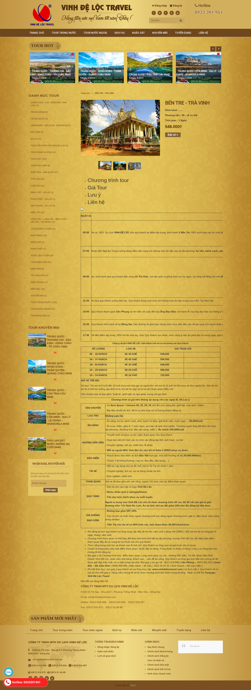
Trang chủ (85, 93)
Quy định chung (155, 647)
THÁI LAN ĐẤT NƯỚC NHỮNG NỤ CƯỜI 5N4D (58, 444)
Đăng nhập (161, 5)
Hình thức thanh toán (159, 673)
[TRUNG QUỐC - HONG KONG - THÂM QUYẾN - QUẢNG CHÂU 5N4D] (37, 366)
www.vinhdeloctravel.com (167, 569)
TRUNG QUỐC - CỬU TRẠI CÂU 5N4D (149, 74)
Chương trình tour (108, 180)
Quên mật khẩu (105, 651)
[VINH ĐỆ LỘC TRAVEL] (42, 15)
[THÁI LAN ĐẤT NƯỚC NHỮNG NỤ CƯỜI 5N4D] (37, 444)
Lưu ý (94, 195)
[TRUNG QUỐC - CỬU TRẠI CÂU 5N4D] (37, 393)
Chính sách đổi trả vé (158, 669)
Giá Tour (97, 187)
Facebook (194, 646)
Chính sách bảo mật (158, 665)
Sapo (133, 685)
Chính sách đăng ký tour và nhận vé (158, 658)
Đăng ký (177, 5)
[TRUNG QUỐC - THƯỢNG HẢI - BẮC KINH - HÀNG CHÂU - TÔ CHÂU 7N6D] (37, 339)
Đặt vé (172, 134)
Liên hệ (96, 202)
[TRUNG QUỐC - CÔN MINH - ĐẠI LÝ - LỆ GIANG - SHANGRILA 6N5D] (37, 417)
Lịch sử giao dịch (106, 656)
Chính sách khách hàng (160, 651)
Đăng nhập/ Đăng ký (108, 647)
